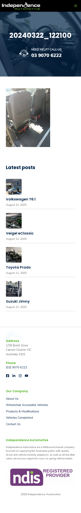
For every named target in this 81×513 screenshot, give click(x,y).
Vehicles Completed (19, 418)
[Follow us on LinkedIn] (14, 375)
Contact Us (13, 424)
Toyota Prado (18, 267)
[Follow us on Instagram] (20, 375)
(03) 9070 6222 (16, 367)
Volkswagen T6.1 (21, 199)
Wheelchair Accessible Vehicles (27, 405)
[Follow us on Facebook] (7, 375)
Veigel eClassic (20, 233)
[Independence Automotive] (21, 6)
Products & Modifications (22, 411)
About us (12, 399)
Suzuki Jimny (18, 301)
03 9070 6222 (46, 55)
